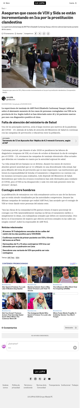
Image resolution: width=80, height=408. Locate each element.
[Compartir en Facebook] (35, 33)
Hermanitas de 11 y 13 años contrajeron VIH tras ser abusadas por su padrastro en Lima (26, 245)
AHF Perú (11, 258)
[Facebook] (30, 379)
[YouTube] (49, 379)
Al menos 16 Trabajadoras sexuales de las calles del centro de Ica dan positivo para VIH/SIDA (26, 232)
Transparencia (54, 385)
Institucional (65, 385)
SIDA (17, 258)
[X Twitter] (40, 379)
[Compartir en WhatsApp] (44, 33)
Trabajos (75, 385)
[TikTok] (44, 379)
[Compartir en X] (40, 33)
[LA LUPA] (40, 3)
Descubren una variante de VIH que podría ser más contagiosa (26, 251)
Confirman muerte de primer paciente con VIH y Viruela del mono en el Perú (28, 238)
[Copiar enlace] (48, 33)
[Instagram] (35, 379)
